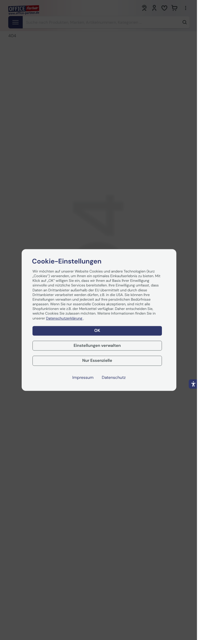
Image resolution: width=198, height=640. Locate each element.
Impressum (83, 377)
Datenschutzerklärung (64, 318)
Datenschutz (114, 377)
